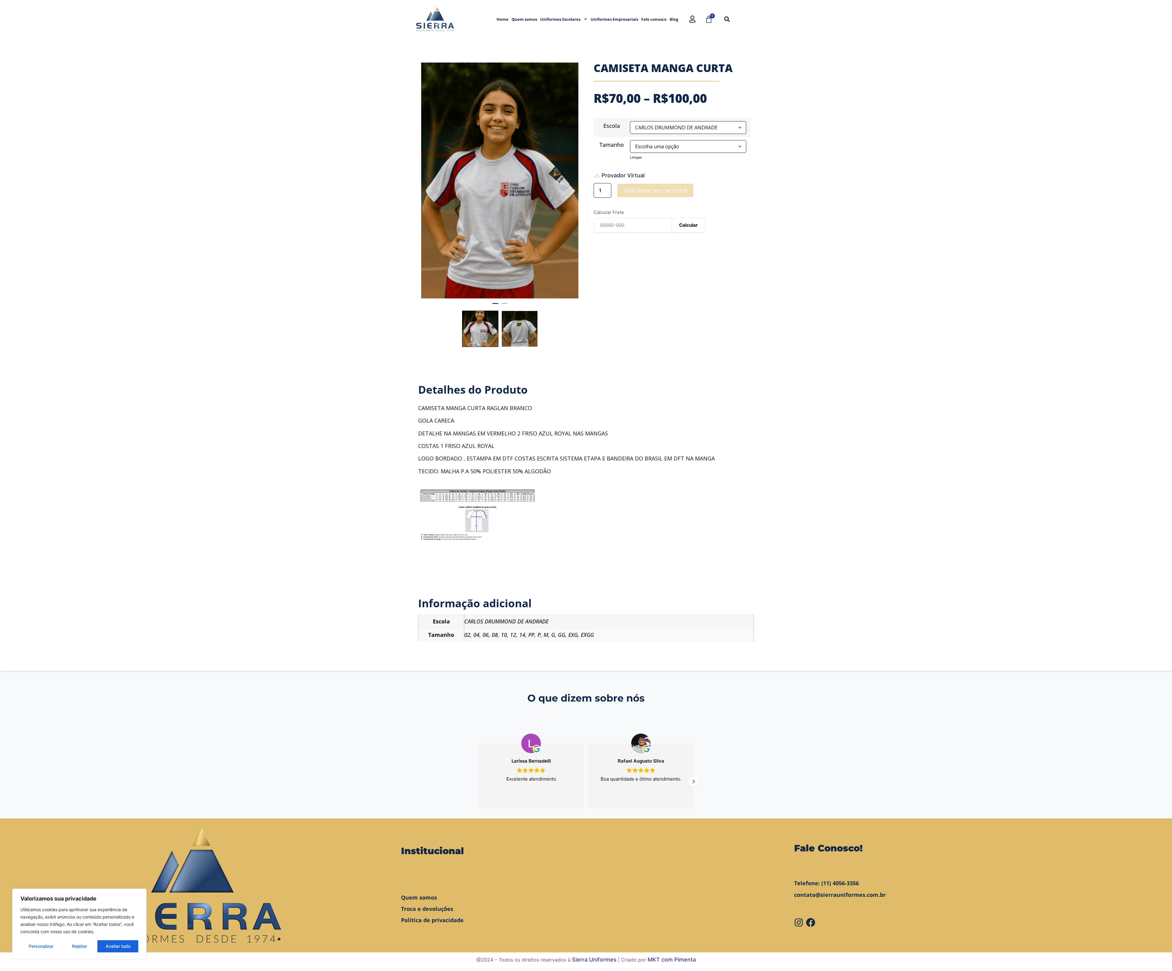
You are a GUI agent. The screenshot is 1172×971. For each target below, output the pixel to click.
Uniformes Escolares (560, 19)
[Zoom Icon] (499, 180)
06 (486, 634)
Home (502, 19)
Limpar (636, 157)
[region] (79, 924)
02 (467, 634)
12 (513, 634)
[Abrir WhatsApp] (1157, 955)
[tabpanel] (499, 180)
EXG (573, 634)
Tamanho (611, 144)
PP (531, 634)
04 (476, 634)
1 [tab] (495, 306)
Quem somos (524, 19)
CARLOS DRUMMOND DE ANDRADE (506, 621)
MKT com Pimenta (672, 959)
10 (504, 634)
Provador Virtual (623, 175)
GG (561, 634)
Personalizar (41, 946)
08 (495, 634)
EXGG (587, 634)
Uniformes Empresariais (614, 19)
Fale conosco (654, 19)
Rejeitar (79, 946)
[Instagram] (798, 922)
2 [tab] (504, 306)
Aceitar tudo (118, 946)
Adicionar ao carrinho (655, 190)
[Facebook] (810, 922)
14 (522, 634)
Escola (611, 125)
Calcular (688, 225)
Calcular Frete (609, 212)
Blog (674, 19)
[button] (727, 19)
